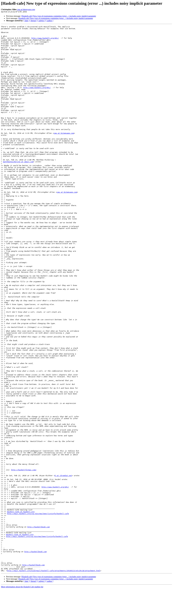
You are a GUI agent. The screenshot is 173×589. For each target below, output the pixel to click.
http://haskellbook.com (38, 527)
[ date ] (26, 21)
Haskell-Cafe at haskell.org (20, 512)
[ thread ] (33, 21)
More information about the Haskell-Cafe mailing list (22, 587)
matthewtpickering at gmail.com (18, 162)
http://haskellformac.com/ (23, 470)
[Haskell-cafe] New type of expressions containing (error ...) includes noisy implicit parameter (58, 16)
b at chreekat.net (63, 476)
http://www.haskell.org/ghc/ (45, 38)
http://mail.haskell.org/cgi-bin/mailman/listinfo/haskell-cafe (38, 514)
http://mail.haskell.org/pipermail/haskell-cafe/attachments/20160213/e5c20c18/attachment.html (53, 571)
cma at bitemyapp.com (26, 9)
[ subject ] (41, 21)
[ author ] (49, 21)
